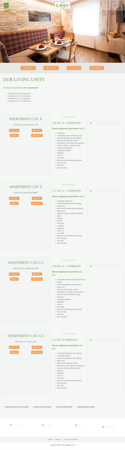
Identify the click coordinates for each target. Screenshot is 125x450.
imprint (49, 439)
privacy (58, 439)
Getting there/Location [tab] (86, 407)
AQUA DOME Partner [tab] (64, 407)
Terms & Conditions (71, 439)
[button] (2, 31)
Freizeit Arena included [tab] (42, 407)
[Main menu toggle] (6, 5)
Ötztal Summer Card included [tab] (16, 407)
